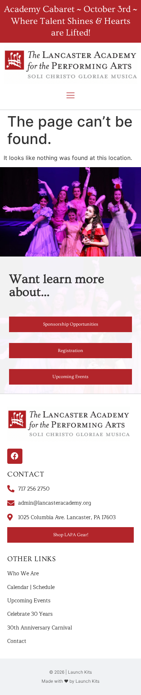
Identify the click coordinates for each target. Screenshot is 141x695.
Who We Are (23, 573)
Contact (16, 641)
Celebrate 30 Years (30, 614)
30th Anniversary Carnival (39, 627)
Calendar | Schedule (31, 587)
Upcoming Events (29, 600)
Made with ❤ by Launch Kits (70, 681)
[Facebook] (14, 456)
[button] (70, 96)
